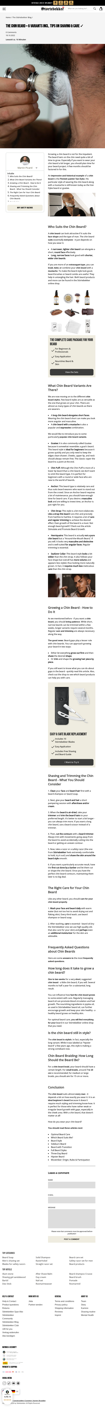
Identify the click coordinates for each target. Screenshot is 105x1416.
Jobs (31, 1301)
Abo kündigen (8, 1336)
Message (51, 1207)
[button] (7, 1397)
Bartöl (5, 1280)
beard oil (86, 923)
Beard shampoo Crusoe (80, 1273)
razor (64, 849)
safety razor (78, 849)
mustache (75, 424)
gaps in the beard (56, 671)
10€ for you (7, 1329)
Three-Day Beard (59, 1153)
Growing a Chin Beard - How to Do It (25, 183)
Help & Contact (9, 1301)
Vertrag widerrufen (10, 1332)
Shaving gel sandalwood (14, 1277)
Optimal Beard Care (60, 1134)
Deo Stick (6, 1283)
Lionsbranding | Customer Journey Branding (29, 1401)
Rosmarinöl (74, 1283)
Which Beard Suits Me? (62, 1137)
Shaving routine (88, 1312)
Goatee (87, 443)
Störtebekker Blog (10, 1322)
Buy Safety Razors (25, 208)
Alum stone (7, 1273)
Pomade (73, 1280)
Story (83, 1305)
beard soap (72, 794)
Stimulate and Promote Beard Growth (66, 529)
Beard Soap (7, 1257)
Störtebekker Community (8, 1317)
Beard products (76, 1264)
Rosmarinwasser (44, 1283)
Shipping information (64, 1308)
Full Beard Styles (59, 1150)
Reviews (59, 1312)
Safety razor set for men (81, 1260)
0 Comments (11, 32)
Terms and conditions (64, 1301)
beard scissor (71, 824)
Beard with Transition (61, 1147)
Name (50, 1180)
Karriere (84, 1308)
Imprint (58, 1315)
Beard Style (56, 1140)
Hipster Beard (57, 1156)
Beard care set (76, 1257)
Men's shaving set (11, 1260)
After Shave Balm (44, 1273)
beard (59, 1022)
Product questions (10, 1305)
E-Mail (50, 1195)
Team (83, 1301)
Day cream (41, 1277)
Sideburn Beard (58, 1143)
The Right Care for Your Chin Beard (25, 192)
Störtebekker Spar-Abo (12, 1312)
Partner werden (36, 1305)
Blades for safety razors (13, 1264)
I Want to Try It (72, 762)
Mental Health (87, 1315)
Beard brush (75, 1277)
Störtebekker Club (10, 1325)
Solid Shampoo (43, 1257)
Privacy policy (61, 1305)
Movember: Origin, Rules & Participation (70, 1159)
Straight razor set (44, 1264)
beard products (87, 277)
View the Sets (71, 372)
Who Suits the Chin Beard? (21, 176)
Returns (5, 1308)
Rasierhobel (41, 1260)
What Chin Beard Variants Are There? (26, 179)
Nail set (39, 1280)
